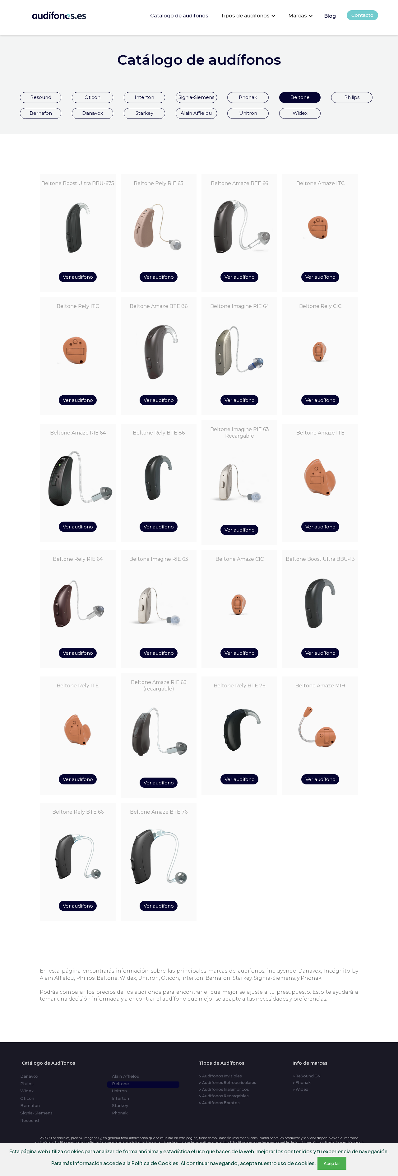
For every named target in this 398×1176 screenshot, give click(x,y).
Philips (351, 97)
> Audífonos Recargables (224, 1095)
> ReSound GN (307, 1075)
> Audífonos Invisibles (220, 1075)
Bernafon (41, 113)
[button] (248, 16)
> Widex (300, 1089)
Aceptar (332, 1163)
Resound (40, 97)
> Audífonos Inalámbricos (224, 1089)
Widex (300, 113)
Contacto (362, 15)
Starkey (144, 113)
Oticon (92, 97)
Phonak (248, 97)
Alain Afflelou (196, 113)
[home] (59, 13)
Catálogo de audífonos (179, 16)
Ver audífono (78, 277)
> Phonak (302, 1082)
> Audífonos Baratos (219, 1102)
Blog (330, 16)
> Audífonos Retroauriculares (227, 1082)
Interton (144, 97)
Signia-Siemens (196, 97)
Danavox (92, 113)
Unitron (248, 113)
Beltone (300, 97)
